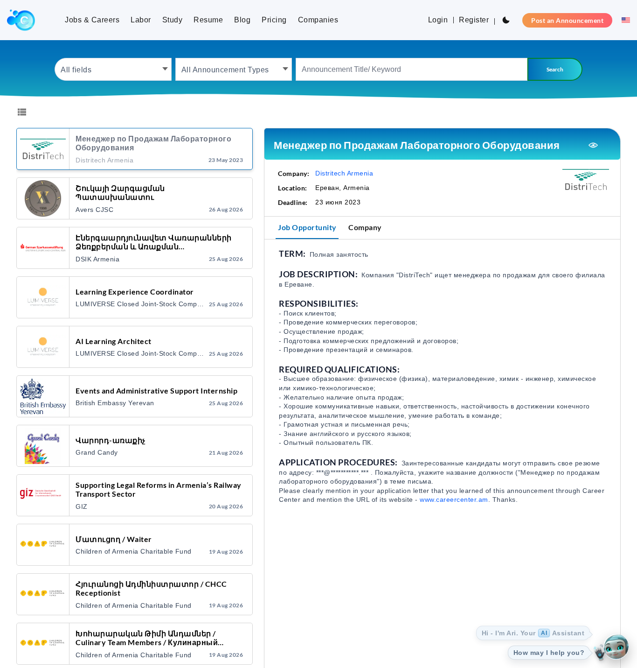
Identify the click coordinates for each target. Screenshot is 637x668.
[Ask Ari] (616, 647)
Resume (208, 20)
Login (438, 20)
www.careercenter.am (454, 499)
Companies (318, 20)
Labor (141, 20)
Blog (242, 20)
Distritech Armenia (344, 173)
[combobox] (113, 69)
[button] (623, 20)
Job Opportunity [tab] (307, 227)
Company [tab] (365, 227)
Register (474, 20)
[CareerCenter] (21, 20)
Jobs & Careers (92, 20)
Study (172, 20)
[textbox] (113, 69)
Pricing (274, 20)
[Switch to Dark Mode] (506, 20)
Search (555, 69)
